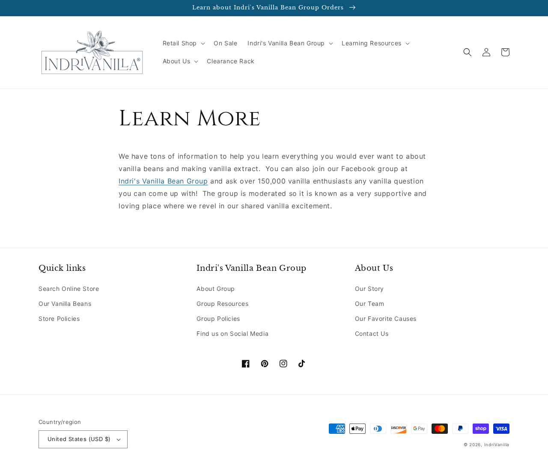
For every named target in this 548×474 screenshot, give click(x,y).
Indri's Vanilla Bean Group (163, 181)
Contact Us (372, 333)
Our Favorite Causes (386, 318)
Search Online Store (69, 288)
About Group (216, 288)
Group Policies (218, 318)
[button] (183, 43)
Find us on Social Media (232, 333)
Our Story (369, 288)
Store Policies (59, 318)
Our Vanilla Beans (65, 303)
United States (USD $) (79, 438)
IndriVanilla (496, 444)
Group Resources (222, 303)
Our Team (369, 303)
